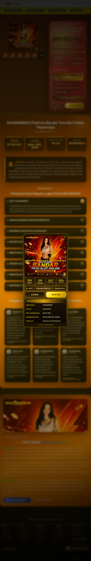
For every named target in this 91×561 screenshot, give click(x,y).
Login (34, 294)
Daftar (56, 294)
